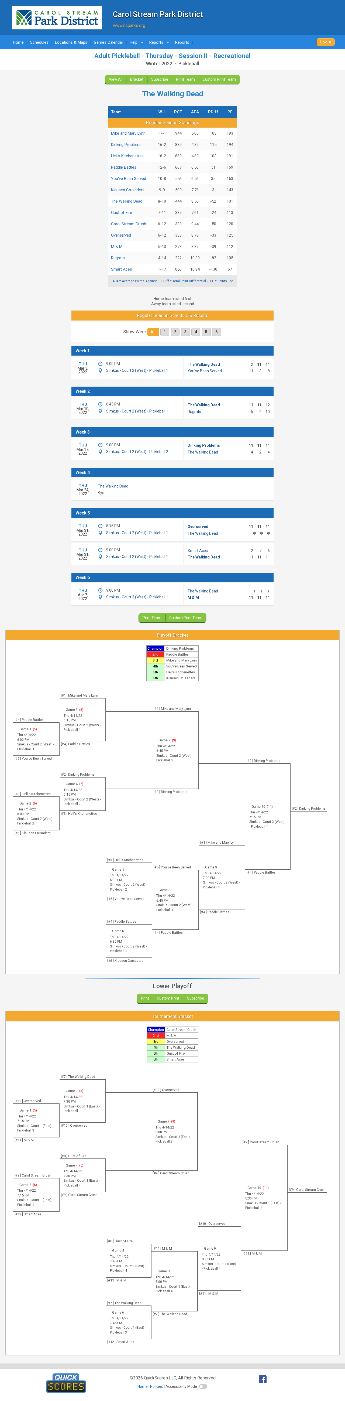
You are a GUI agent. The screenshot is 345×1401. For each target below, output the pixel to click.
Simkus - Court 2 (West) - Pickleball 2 (137, 451)
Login (325, 42)
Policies (156, 1386)
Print (145, 998)
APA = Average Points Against (134, 281)
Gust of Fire (121, 212)
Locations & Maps (71, 42)
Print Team (185, 79)
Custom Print (168, 998)
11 (270, 807)
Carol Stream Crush (128, 223)
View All (115, 79)
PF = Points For (221, 281)
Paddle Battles (123, 167)
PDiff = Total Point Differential (183, 281)
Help (137, 42)
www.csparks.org (129, 25)
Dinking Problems (126, 144)
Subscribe (159, 79)
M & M (116, 246)
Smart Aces (121, 269)
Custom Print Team (219, 79)
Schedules (39, 42)
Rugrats (118, 257)
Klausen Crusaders (127, 190)
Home (18, 42)
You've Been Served (128, 178)
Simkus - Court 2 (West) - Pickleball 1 (137, 370)
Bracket (136, 79)
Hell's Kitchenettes (127, 156)
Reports (160, 42)
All (153, 332)
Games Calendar (108, 42)
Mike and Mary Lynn (128, 133)
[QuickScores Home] (66, 1391)
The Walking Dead (126, 201)
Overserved (121, 235)
